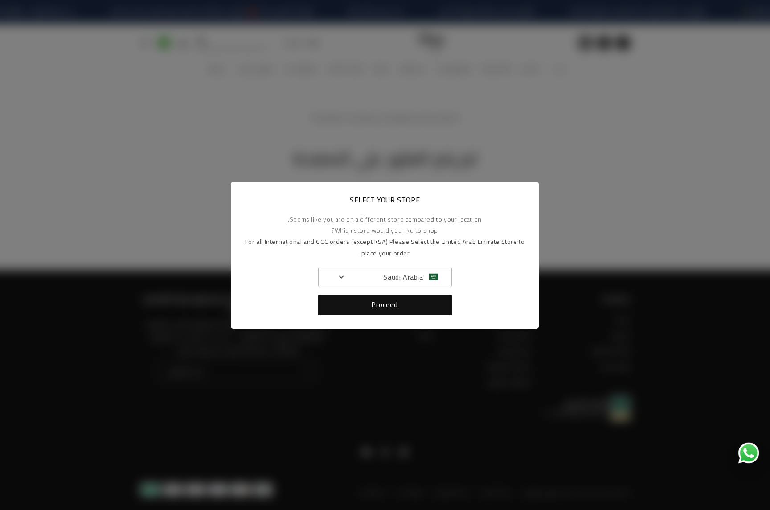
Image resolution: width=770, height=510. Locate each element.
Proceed (385, 304)
